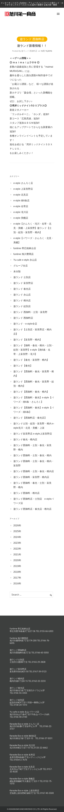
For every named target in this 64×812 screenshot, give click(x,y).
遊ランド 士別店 (22, 277)
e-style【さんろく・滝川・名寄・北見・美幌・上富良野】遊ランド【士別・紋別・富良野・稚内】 (32, 228)
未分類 (17, 271)
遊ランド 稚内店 (22, 300)
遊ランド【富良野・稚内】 (27, 339)
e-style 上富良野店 (23, 189)
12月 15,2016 (46, 51)
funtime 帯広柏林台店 (24, 248)
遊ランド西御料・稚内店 (26, 493)
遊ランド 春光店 (22, 289)
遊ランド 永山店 (22, 294)
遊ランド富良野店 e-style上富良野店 (32, 433)
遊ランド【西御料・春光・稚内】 (31, 391)
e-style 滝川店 (20, 212)
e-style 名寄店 (20, 206)
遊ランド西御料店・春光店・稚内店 (32, 509)
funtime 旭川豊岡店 (23, 254)
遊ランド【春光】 (22, 365)
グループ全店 (20, 265)
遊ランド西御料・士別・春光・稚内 (32, 455)
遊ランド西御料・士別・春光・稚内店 (33, 471)
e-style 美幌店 (20, 218)
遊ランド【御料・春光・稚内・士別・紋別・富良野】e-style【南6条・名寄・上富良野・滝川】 (33, 349)
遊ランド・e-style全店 (25, 323)
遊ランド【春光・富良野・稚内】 (31, 360)
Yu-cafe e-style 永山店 (25, 260)
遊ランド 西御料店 (32, 39)
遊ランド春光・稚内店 (25, 439)
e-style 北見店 (20, 194)
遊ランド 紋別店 (22, 306)
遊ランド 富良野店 (23, 283)
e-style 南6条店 (21, 200)
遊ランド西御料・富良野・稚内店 (31, 477)
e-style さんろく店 (23, 183)
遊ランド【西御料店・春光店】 (30, 417)
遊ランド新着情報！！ (32, 45)
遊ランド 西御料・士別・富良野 (30, 312)
